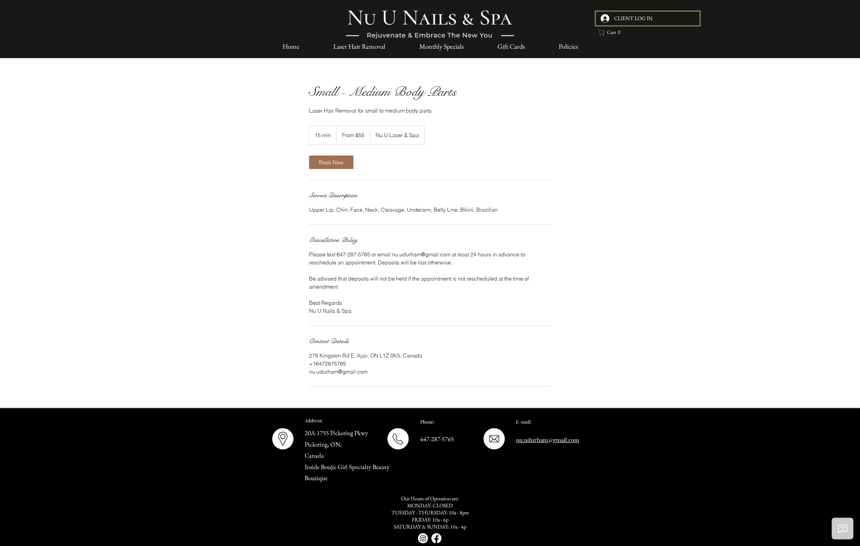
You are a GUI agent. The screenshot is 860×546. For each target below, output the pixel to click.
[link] (331, 162)
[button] (611, 32)
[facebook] (436, 538)
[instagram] (423, 538)
